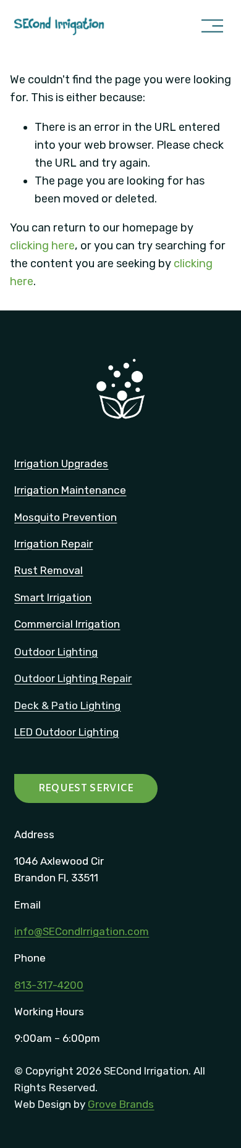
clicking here (42, 245)
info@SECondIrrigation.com (81, 931)
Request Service (86, 788)
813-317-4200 (48, 985)
